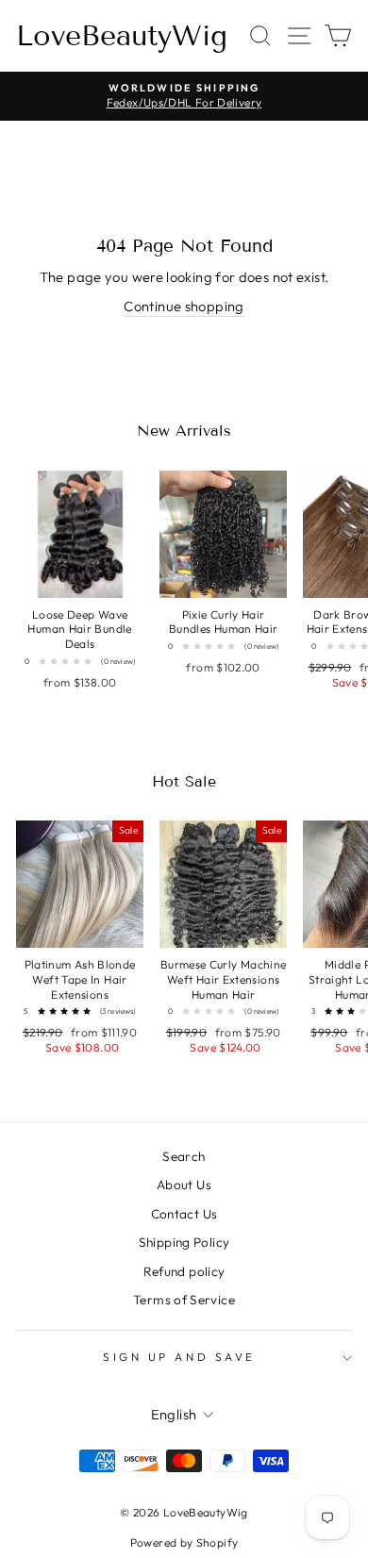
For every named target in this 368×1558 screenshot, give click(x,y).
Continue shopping (183, 306)
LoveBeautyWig (121, 36)
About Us (184, 1184)
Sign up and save (179, 1357)
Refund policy (184, 1271)
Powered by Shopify (184, 1542)
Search (183, 1156)
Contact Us (184, 1213)
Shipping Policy (184, 1242)
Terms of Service (184, 1299)
